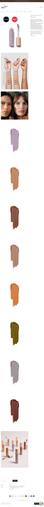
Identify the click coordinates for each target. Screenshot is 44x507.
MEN (7, 11)
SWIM (4, 11)
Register (2, 487)
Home (1, 504)
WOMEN (2, 11)
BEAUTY (12, 11)
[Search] (42, 7)
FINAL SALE (20, 11)
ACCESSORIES (16, 11)
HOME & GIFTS (30, 11)
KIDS (9, 11)
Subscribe (15, 480)
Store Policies (25, 11)
